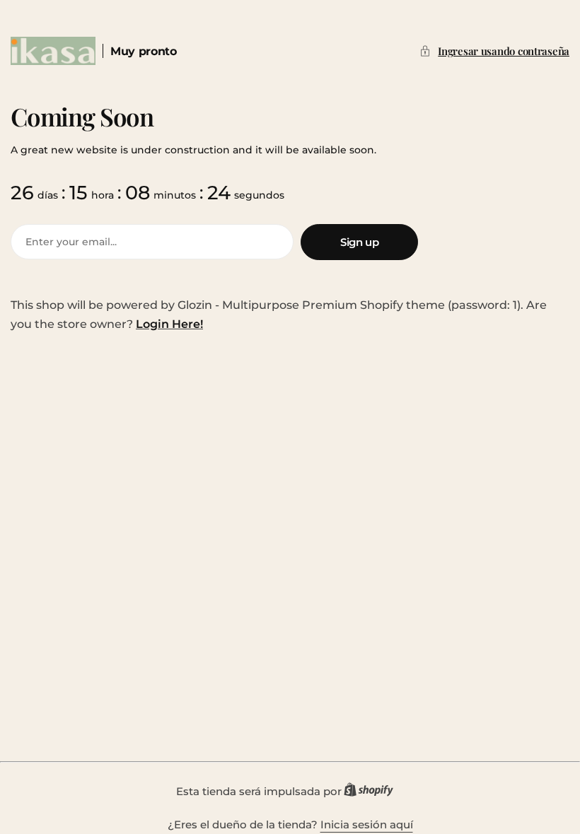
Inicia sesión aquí (366, 824)
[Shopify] (373, 792)
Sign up (359, 242)
